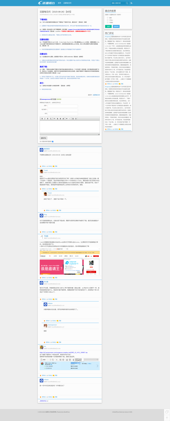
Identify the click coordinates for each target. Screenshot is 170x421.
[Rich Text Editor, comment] (70, 127)
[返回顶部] (167, 418)
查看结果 (116, 26)
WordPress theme (118, 412)
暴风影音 (47, 149)
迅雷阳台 (46, 3)
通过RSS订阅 (131, 3)
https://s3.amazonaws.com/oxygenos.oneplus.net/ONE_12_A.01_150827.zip (63, 352)
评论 (73, 14)
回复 (56, 166)
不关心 (111, 20)
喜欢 (110, 18)
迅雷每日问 (67, 3)
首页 (59, 3)
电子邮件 (44, 109)
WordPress (67, 412)
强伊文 (68, 14)
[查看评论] (167, 412)
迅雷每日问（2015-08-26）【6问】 (56, 12)
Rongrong (107, 36)
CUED (130, 412)
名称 (45, 105)
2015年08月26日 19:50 (46, 14)
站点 (46, 113)
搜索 (127, 3)
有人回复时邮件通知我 (46, 141)
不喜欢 (111, 22)
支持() (44, 166)
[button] (42, 118)
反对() (50, 166)
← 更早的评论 (42, 401)
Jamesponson (46, 99)
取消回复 (59, 99)
